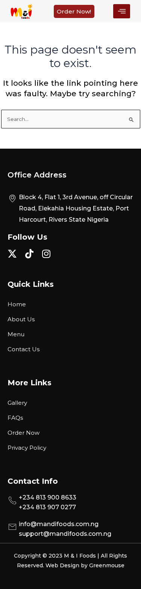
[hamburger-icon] (121, 11)
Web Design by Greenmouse (84, 565)
